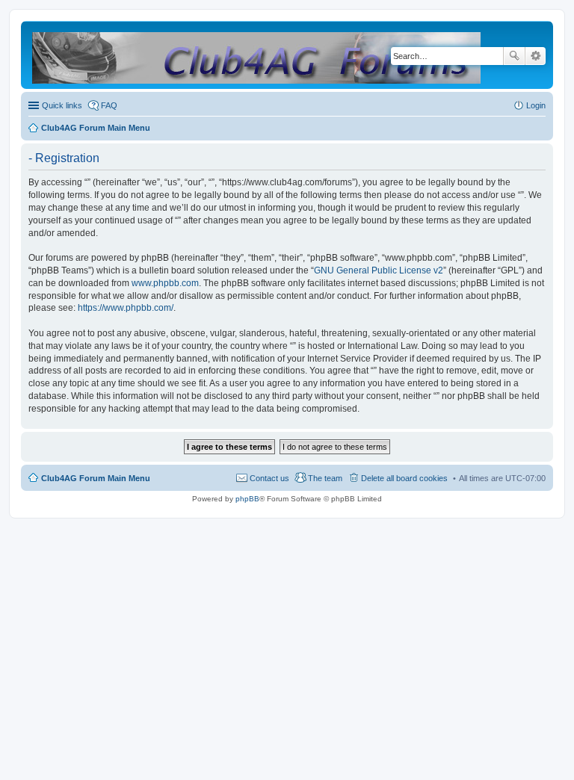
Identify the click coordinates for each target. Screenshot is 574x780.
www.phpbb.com (165, 283)
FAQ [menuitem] (109, 105)
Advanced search (535, 56)
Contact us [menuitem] (269, 478)
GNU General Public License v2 (378, 270)
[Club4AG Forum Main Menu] (257, 55)
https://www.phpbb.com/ (125, 308)
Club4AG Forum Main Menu (95, 478)
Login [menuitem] (536, 105)
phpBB (247, 499)
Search (514, 56)
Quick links (62, 105)
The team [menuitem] (325, 478)
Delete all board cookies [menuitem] (404, 478)
